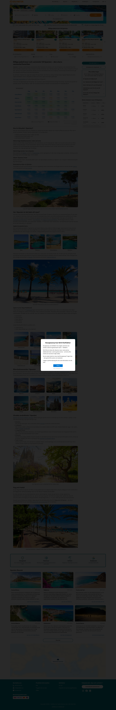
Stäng (58, 365)
